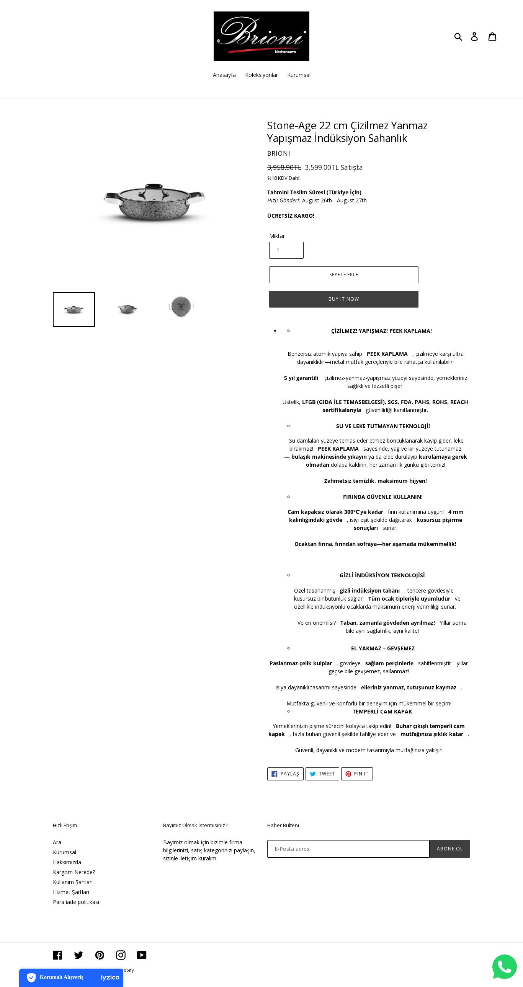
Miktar (277, 235)
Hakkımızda (67, 862)
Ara (57, 842)
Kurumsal (64, 852)
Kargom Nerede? (74, 872)
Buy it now (344, 299)
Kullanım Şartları (73, 882)
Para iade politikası (76, 902)
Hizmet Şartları (71, 892)
